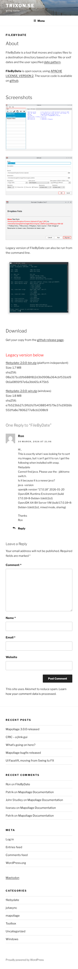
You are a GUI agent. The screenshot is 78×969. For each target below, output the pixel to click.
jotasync (11, 908)
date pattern (52, 62)
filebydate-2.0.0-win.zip (21, 391)
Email (10, 637)
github (14, 80)
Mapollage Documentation (36, 792)
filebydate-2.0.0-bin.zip (21, 363)
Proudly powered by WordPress (25, 959)
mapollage (13, 915)
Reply (21, 528)
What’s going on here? (20, 745)
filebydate (12, 900)
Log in (10, 839)
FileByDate (22, 784)
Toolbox (11, 923)
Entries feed (14, 847)
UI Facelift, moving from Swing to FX (30, 760)
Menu (41, 20)
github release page (50, 340)
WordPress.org (16, 863)
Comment (13, 565)
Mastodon (12, 878)
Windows (12, 939)
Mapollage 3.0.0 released (22, 729)
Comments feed (17, 855)
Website (11, 657)
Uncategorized (15, 931)
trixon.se (20, 5)
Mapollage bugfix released (23, 752)
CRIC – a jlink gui (16, 737)
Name (11, 618)
